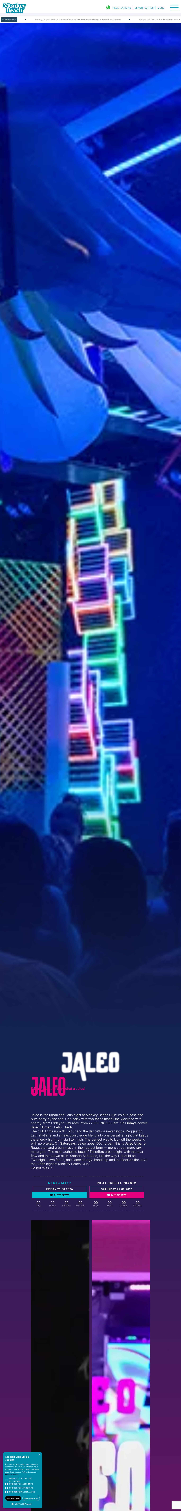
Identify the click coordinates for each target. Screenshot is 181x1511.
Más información (12, 1475)
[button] (22, 1504)
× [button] (39, 1455)
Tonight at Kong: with (58, 19)
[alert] (22, 1480)
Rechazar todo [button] (31, 1498)
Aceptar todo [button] (13, 1498)
